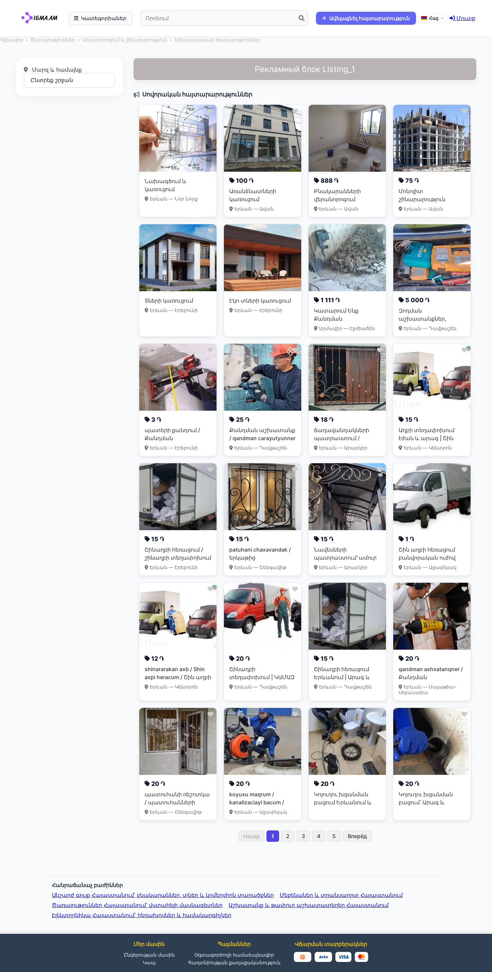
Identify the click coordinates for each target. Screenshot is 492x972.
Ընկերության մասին (149, 955)
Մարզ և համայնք (56, 69)
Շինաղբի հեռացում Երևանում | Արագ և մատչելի (342, 677)
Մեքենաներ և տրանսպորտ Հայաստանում (341, 895)
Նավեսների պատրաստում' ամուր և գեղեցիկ (345, 557)
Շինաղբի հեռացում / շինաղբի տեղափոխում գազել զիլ (178, 557)
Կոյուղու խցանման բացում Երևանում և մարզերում (343, 802)
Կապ (149, 962)
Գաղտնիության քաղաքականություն (234, 962)
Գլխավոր (11, 40)
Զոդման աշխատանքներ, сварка (422, 318)
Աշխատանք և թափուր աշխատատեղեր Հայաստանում (309, 905)
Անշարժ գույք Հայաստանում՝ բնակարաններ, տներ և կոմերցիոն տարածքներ (163, 895)
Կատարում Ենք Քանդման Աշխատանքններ (338, 318)
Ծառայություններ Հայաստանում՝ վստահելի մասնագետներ (137, 905)
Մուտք (465, 18)
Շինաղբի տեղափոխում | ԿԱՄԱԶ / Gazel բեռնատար (262, 677)
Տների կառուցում (169, 300)
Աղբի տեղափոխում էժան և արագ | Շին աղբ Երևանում (427, 438)
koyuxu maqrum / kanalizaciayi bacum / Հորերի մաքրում (256, 802)
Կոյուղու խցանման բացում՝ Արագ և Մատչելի (426, 802)
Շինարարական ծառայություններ (217, 40)
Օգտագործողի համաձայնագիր (234, 955)
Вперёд (357, 836)
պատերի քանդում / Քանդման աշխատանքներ (172, 438)
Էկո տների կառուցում (260, 300)
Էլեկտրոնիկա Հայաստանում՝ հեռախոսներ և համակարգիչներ (141, 915)
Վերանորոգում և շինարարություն (124, 40)
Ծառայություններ (52, 40)
